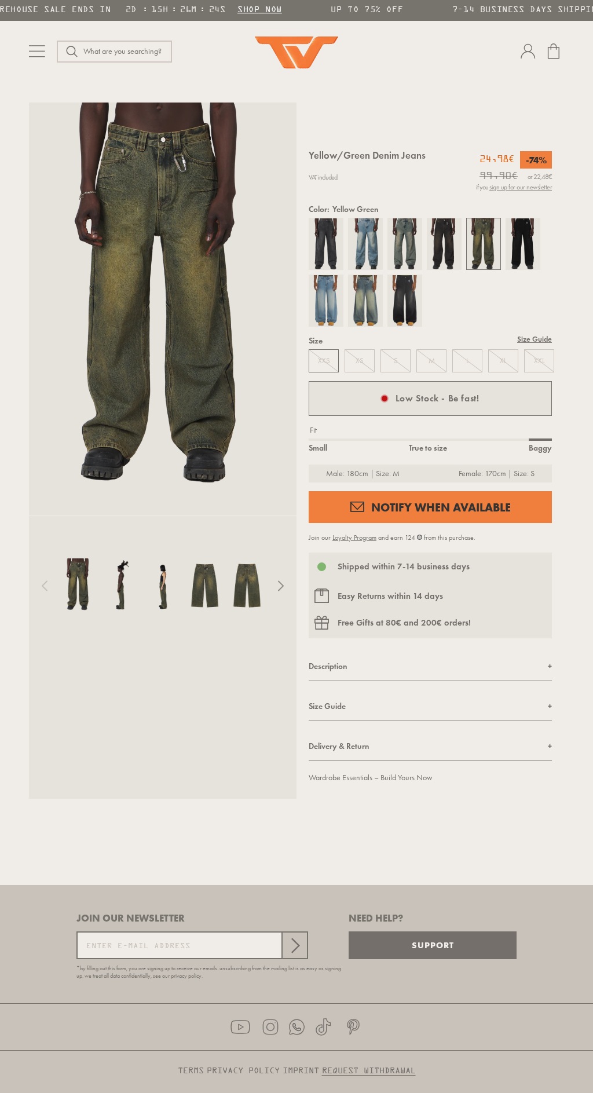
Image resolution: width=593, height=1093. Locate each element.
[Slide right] (281, 585)
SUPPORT (433, 945)
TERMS (191, 1071)
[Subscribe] (294, 945)
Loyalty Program (354, 537)
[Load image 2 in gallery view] (121, 585)
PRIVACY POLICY (243, 1071)
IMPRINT (301, 1071)
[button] (114, 52)
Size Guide (534, 339)
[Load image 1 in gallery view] (78, 585)
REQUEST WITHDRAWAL (369, 1071)
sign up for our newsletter (520, 187)
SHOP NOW (256, 10)
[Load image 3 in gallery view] (163, 585)
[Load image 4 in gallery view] (204, 585)
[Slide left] (44, 585)
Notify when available (441, 507)
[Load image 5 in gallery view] (247, 585)
